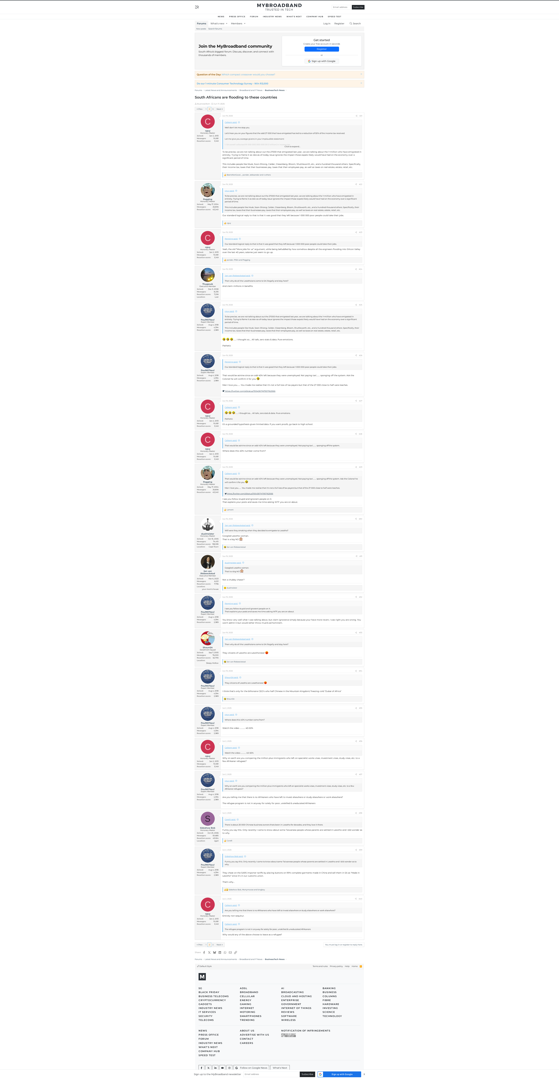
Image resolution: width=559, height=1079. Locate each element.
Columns (330, 996)
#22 (360, 184)
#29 (360, 467)
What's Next (294, 16)
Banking (329, 988)
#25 (360, 305)
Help (347, 966)
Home (355, 966)
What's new (217, 23)
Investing (330, 1008)
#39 (360, 850)
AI (282, 988)
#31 (360, 556)
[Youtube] (222, 1068)
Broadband (249, 992)
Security (206, 1016)
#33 (360, 632)
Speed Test (334, 16)
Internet (247, 1008)
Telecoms (206, 1020)
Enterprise (290, 1000)
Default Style (205, 966)
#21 (360, 116)
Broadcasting (292, 992)
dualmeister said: (233, 563)
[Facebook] (201, 1068)
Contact (246, 1038)
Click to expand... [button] (292, 146)
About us (247, 1030)
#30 (360, 519)
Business (330, 992)
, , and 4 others (249, 175)
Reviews (287, 1012)
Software (289, 1016)
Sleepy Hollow (212, 663)
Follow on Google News (253, 1067)
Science (329, 1012)
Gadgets (205, 1004)
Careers (246, 1043)
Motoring (247, 1012)
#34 (360, 671)
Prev (200, 109)
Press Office (237, 16)
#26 (360, 355)
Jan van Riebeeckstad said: (237, 275)
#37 (360, 774)
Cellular (247, 996)
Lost (217, 297)
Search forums (215, 29)
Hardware (331, 1004)
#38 (360, 813)
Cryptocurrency (212, 1000)
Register (322, 49)
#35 (360, 708)
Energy (246, 1000)
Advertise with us (254, 1034)
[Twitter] (208, 1068)
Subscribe (358, 7)
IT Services (207, 1012)
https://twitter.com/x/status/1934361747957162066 (249, 391)
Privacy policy (336, 966)
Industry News (272, 16)
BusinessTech (203, 104)
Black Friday (209, 992)
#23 (360, 232)
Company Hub (314, 16)
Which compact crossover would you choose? (248, 74)
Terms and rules (320, 966)
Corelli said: (230, 819)
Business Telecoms (214, 996)
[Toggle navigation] (196, 7)
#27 (360, 401)
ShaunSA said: (231, 677)
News (221, 16)
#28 (360, 434)
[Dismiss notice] (361, 74)
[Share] (356, 116)
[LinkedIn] (215, 1068)
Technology (332, 1016)
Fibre (327, 1000)
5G (200, 988)
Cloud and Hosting (296, 996)
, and (238, 260)
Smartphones (251, 1016)
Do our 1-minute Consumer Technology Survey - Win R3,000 (232, 83)
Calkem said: (231, 122)
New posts (201, 29)
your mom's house (210, 589)
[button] (227, 24)
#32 (360, 597)
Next (219, 109)
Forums (201, 23)
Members (236, 23)
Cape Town (214, 547)
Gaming (245, 1004)
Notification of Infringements (305, 1030)
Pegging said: (231, 239)
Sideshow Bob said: (234, 856)
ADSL (243, 988)
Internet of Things (296, 1008)
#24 (360, 269)
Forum (254, 16)
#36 (360, 741)
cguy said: (229, 191)
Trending (247, 1020)
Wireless (288, 1020)
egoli (216, 841)
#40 (360, 899)
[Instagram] (229, 1068)
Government (291, 1004)
